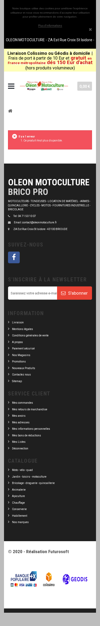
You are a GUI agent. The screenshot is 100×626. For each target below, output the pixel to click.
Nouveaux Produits (23, 368)
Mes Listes (19, 441)
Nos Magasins (21, 355)
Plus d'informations (50, 25)
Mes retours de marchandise (29, 409)
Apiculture (18, 496)
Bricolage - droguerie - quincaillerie (33, 483)
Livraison (18, 322)
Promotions (19, 361)
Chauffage (18, 502)
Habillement (19, 515)
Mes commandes (22, 402)
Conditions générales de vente (30, 335)
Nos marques (20, 522)
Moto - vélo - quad (22, 470)
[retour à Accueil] (10, 110)
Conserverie (19, 509)
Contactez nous (21, 374)
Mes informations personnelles (31, 428)
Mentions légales (22, 329)
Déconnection (20, 448)
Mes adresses (21, 422)
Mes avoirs (19, 415)
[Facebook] (14, 257)
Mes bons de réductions (26, 435)
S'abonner (77, 293)
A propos (17, 342)
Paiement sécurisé (23, 348)
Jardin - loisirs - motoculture (29, 476)
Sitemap (17, 381)
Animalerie (19, 489)
